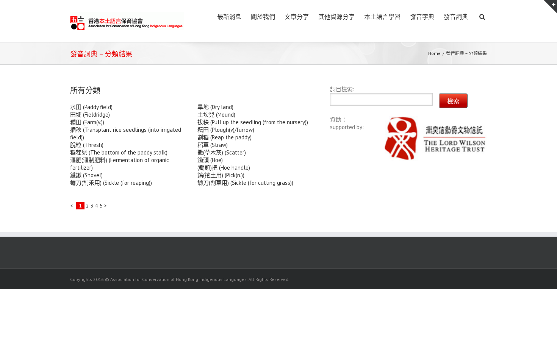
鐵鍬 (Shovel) (86, 175)
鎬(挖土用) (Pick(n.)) (220, 175)
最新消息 (229, 16)
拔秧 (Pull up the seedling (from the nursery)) (252, 122)
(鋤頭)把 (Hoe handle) (223, 167)
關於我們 (263, 16)
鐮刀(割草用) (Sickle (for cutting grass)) (245, 182)
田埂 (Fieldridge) (90, 114)
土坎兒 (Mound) (216, 114)
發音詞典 (456, 16)
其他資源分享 (336, 16)
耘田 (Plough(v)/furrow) (225, 129)
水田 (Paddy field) (91, 107)
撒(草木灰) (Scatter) (221, 152)
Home (434, 53)
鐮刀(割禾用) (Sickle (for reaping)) (111, 182)
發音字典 (422, 16)
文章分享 (297, 16)
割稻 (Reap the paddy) (224, 137)
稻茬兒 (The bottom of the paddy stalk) (118, 152)
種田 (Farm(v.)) (87, 122)
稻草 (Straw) (212, 144)
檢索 (453, 101)
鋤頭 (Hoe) (210, 160)
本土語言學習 (382, 16)
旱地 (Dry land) (215, 107)
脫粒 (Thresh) (86, 144)
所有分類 (85, 90)
